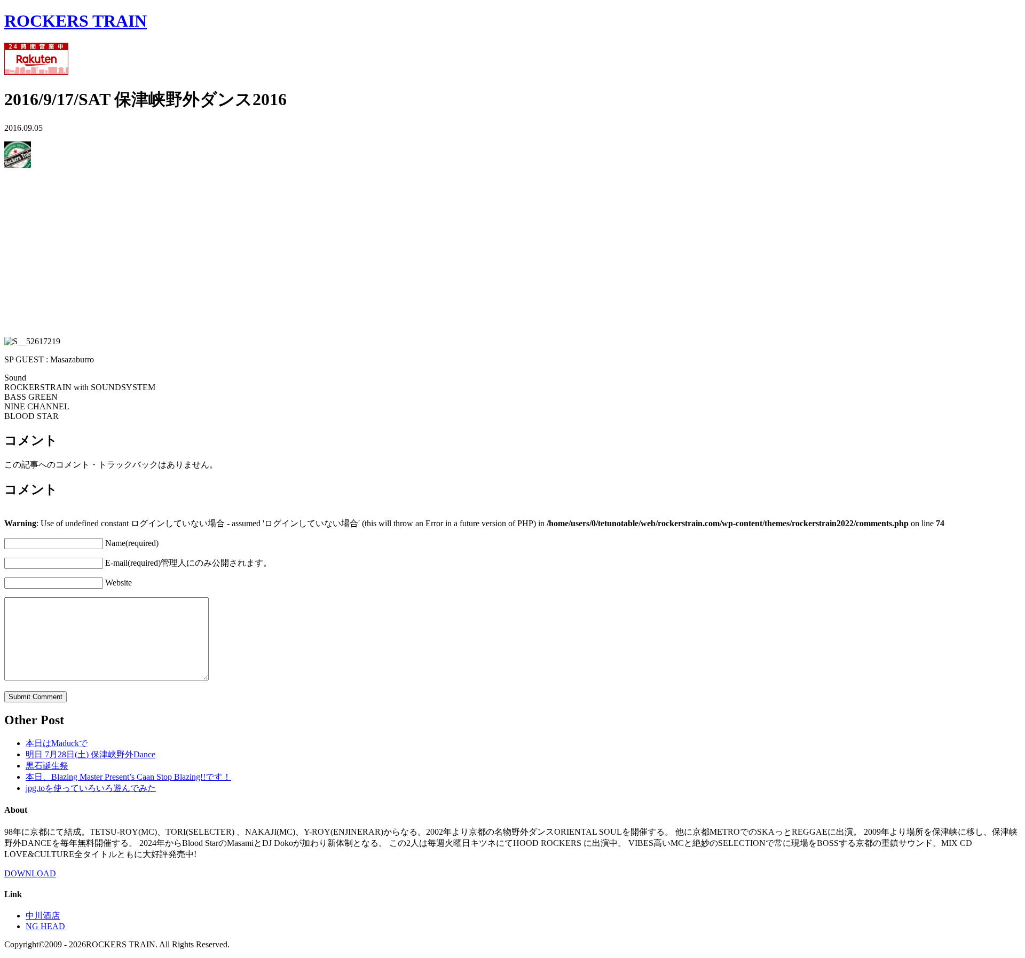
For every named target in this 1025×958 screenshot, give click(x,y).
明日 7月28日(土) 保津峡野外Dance (90, 754)
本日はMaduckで (57, 743)
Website (118, 582)
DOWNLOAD (30, 873)
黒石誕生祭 (47, 765)
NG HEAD (45, 926)
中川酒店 (43, 915)
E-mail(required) (188, 562)
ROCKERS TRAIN (75, 20)
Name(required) (132, 543)
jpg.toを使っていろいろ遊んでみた (91, 788)
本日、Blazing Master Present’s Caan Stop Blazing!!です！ (128, 776)
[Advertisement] (324, 253)
